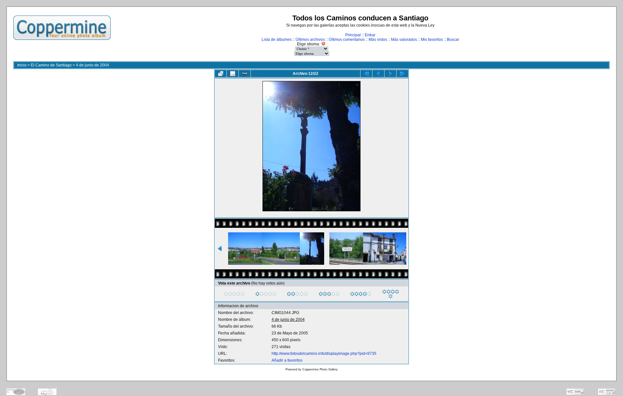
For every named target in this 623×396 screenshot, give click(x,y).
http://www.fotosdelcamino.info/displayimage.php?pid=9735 (324, 353)
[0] (226, 294)
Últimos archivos (310, 39)
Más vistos (378, 39)
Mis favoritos (432, 39)
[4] (352, 294)
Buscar (453, 39)
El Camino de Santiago (51, 65)
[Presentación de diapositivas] (244, 73)
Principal (353, 35)
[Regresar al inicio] (366, 73)
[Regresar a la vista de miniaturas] (220, 73)
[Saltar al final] (402, 73)
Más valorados (404, 39)
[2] (289, 294)
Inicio (22, 65)
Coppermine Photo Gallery (320, 369)
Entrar (370, 35)
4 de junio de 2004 (92, 65)
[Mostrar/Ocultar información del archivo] (232, 73)
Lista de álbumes (277, 39)
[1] (257, 294)
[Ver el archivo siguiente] (390, 73)
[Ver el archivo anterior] (378, 73)
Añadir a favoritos (287, 360)
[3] (321, 294)
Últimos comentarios (347, 39)
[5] (384, 291)
